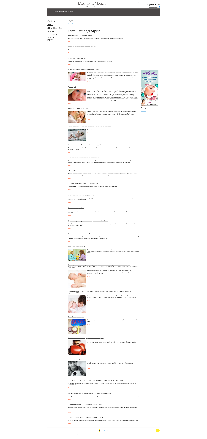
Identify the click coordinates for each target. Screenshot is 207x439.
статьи (50, 31)
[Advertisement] (153, 44)
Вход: (156, 7)
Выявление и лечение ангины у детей (78, 108)
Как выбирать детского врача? (76, 246)
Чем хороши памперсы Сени (76, 208)
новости (50, 37)
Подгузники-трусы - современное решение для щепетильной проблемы (88, 221)
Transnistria (143, 111)
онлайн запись (54, 27)
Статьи (74, 23)
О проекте (151, 7)
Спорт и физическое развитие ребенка (78, 359)
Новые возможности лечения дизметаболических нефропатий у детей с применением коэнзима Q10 (95, 380)
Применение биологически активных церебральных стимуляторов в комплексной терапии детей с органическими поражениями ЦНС (99, 292)
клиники (51, 21)
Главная (69, 23)
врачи (50, 24)
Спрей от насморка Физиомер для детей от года (81, 195)
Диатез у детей (72, 87)
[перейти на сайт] (150, 88)
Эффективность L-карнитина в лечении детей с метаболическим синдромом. (89, 393)
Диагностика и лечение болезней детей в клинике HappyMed (85, 144)
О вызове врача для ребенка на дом (77, 58)
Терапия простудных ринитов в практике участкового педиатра (85, 417)
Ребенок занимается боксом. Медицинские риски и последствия (86, 338)
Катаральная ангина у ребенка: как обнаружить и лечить (83, 183)
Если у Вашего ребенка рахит (76, 317)
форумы (50, 39)
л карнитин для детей (73, 434)
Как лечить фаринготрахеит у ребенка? (79, 233)
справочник (52, 34)
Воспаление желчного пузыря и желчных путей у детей (83, 69)
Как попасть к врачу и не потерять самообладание (82, 46)
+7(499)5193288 (153, 5)
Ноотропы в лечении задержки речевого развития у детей (84, 157)
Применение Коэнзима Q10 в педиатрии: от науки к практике (85, 404)
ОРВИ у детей (72, 170)
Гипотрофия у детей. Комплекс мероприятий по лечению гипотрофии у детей (89, 126)
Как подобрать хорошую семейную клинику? (80, 35)
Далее (69, 41)
